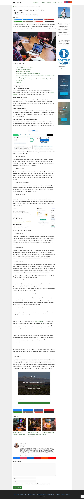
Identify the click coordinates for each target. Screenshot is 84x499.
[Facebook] (16, 458)
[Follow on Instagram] (65, 2)
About (15, 494)
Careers (18, 494)
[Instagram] (23, 458)
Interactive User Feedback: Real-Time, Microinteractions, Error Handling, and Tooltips (35, 75)
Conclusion (18, 82)
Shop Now (64, 119)
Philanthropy (29, 494)
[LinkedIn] (30, 458)
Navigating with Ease (20, 65)
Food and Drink (35, 2)
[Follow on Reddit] (71, 2)
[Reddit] (44, 458)
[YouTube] (52, 458)
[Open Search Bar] (61, 2)
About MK (67, 44)
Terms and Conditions (50, 494)
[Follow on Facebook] (67, 2)
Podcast (54, 2)
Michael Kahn (23, 445)
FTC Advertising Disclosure (41, 494)
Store (25, 494)
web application (39, 321)
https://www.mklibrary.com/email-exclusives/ (34, 385)
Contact (33, 494)
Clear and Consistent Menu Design (25, 67)
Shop (58, 2)
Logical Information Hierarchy (24, 69)
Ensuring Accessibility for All (22, 77)
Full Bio (25, 453)
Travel (42, 2)
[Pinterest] (37, 458)
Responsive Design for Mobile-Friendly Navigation (28, 73)
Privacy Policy (57, 494)
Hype (16, 6)
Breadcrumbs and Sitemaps (23, 71)
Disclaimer (63, 494)
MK (13, 6)
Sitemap (21, 494)
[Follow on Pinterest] (69, 2)
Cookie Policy (68, 494)
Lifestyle (48, 2)
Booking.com (64, 93)
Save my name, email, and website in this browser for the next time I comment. (32, 483)
